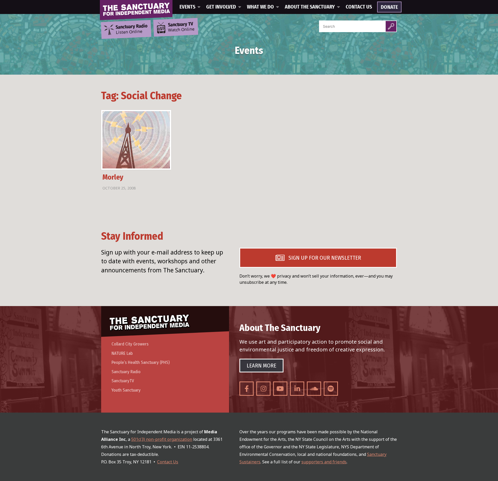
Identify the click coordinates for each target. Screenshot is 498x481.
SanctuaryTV (123, 381)
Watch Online (181, 27)
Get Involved (221, 7)
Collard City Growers (130, 344)
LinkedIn (297, 388)
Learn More (261, 365)
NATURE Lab (122, 353)
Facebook (246, 388)
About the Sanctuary (310, 7)
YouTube (280, 388)
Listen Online (131, 29)
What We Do (260, 7)
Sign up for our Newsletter (324, 257)
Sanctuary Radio (126, 371)
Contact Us (359, 7)
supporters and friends (324, 462)
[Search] (391, 26)
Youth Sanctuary (126, 390)
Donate (389, 7)
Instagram (263, 388)
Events (187, 7)
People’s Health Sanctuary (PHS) (141, 362)
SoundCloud (314, 388)
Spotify (331, 388)
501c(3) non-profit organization (161, 439)
